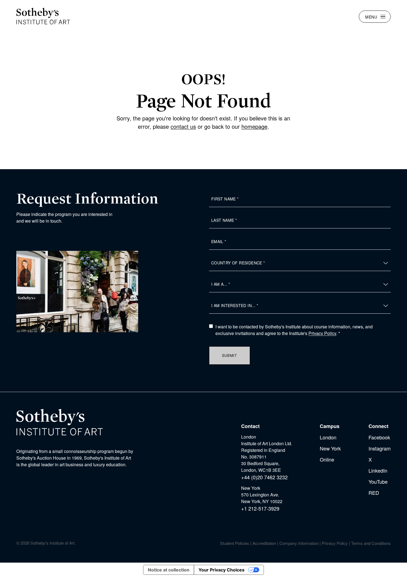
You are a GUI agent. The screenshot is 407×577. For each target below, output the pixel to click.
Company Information (298, 543)
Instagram (380, 448)
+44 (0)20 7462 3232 (264, 477)
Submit (229, 355)
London (328, 437)
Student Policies (234, 543)
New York (330, 448)
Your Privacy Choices (221, 570)
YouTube (378, 481)
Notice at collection (168, 570)
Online (327, 459)
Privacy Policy (322, 333)
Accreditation (264, 543)
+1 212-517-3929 (260, 508)
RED (374, 492)
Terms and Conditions (371, 543)
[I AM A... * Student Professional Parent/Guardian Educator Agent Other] (300, 284)
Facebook (379, 437)
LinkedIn (378, 470)
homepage (254, 126)
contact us (183, 126)
